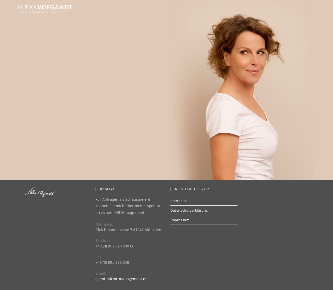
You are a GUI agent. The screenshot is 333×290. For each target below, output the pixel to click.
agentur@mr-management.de (121, 278)
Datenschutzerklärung (189, 210)
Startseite (178, 200)
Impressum (179, 220)
